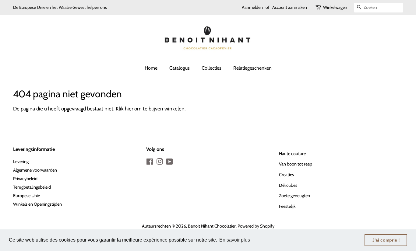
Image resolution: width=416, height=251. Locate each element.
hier (129, 109)
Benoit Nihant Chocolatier (212, 226)
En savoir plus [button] (234, 239)
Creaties (286, 174)
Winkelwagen (335, 7)
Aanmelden (252, 7)
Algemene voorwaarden (35, 170)
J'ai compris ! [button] (386, 240)
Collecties (211, 68)
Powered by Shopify (256, 226)
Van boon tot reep (295, 164)
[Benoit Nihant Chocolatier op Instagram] (159, 163)
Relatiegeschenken (252, 68)
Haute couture (292, 153)
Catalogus (179, 68)
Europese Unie (26, 195)
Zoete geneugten (294, 195)
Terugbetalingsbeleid (32, 187)
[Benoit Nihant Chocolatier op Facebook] (149, 163)
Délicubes (288, 185)
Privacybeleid (25, 178)
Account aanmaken (289, 7)
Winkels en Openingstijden (37, 204)
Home (151, 68)
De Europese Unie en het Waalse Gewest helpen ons (60, 7)
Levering (21, 161)
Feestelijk (287, 206)
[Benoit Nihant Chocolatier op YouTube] (169, 163)
